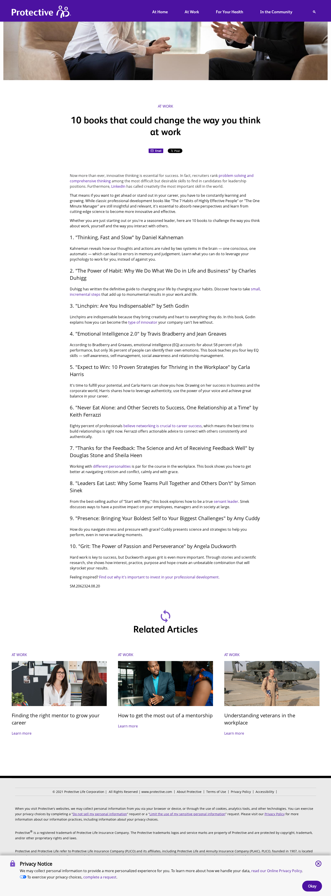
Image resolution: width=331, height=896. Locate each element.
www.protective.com (156, 792)
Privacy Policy (241, 792)
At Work (192, 12)
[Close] (318, 863)
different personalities (112, 466)
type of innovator (142, 322)
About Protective (189, 792)
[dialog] (165, 875)
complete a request (99, 877)
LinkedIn (118, 186)
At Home (160, 12)
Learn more (22, 733)
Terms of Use (216, 792)
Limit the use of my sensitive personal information (187, 814)
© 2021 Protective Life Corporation (78, 792)
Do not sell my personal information (100, 814)
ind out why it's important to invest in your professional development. (160, 577)
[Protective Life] (41, 12)
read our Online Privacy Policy (276, 870)
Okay (312, 886)
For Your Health (229, 12)
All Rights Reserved (123, 792)
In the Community (276, 12)
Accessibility (265, 792)
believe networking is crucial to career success (162, 425)
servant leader (226, 501)
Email (158, 150)
